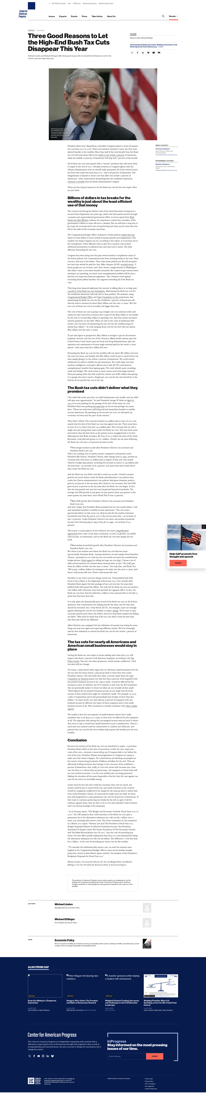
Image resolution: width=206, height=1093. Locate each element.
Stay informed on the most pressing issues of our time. (137, 1045)
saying (115, 610)
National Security (89, 3)
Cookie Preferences (151, 1089)
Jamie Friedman (148, 1010)
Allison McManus (168, 1010)
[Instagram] (43, 1056)
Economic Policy (64, 940)
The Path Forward (59, 3)
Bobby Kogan (158, 1010)
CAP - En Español (150, 1084)
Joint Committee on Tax (107, 297)
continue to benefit (76, 181)
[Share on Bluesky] (148, 53)
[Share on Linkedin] (143, 53)
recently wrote (127, 264)
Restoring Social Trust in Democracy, (143, 47)
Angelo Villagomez (44, 1010)
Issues (52, 16)
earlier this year (128, 234)
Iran (69, 3)
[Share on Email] (153, 53)
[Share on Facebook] (137, 53)
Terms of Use (149, 1079)
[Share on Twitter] (132, 53)
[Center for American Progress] (32, 10)
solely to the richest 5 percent (111, 155)
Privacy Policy (149, 1081)
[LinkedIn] (47, 1056)
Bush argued (87, 560)
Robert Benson (71, 1010)
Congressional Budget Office (80, 297)
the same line (99, 406)
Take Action (97, 16)
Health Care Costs (106, 3)
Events (74, 16)
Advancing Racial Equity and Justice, (143, 45)
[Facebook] (34, 1056)
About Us (111, 16)
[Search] (163, 17)
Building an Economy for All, (167, 45)
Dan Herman (80, 1010)
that (119, 560)
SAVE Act (77, 3)
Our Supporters (149, 1086)
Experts (63, 16)
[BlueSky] (52, 1056)
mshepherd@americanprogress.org (166, 170)
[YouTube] (38, 1056)
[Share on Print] (159, 53)
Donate (172, 16)
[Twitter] (29, 1056)
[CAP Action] (35, 1081)
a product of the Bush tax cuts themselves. (86, 291)
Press (84, 16)
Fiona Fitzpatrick (33, 1010)
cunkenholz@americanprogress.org (166, 155)
